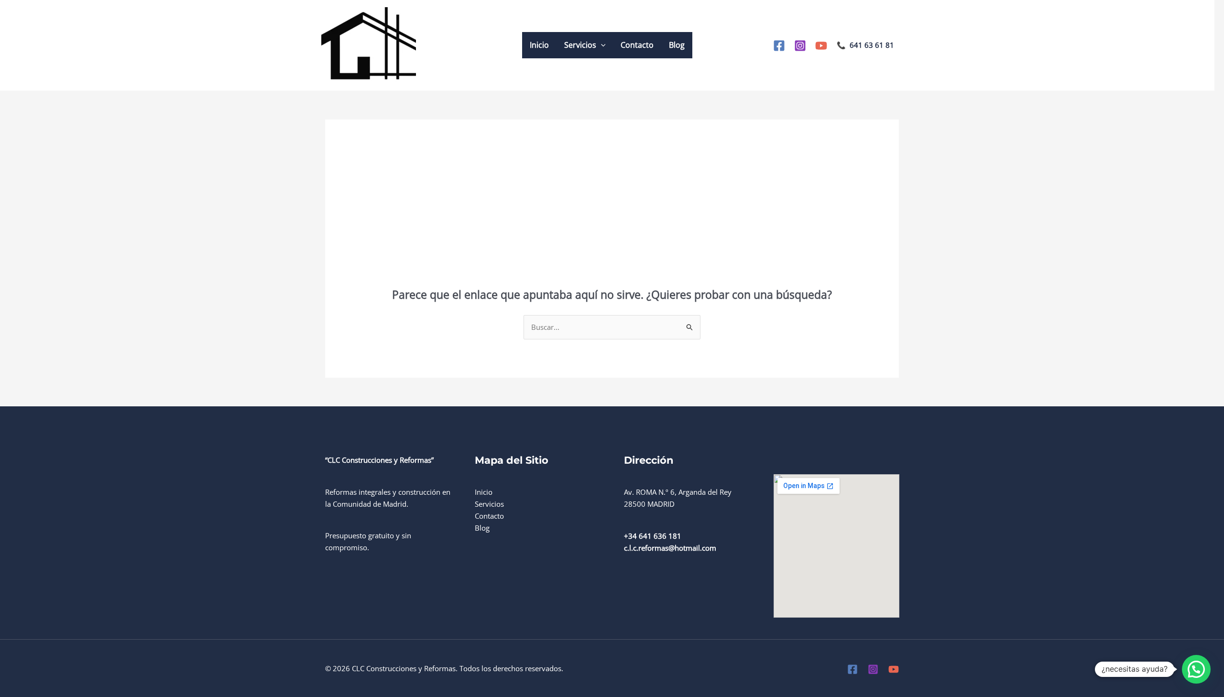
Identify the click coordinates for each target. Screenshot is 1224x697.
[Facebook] (779, 46)
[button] (601, 45)
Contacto (637, 45)
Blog (677, 45)
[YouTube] (821, 46)
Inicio (539, 45)
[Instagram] (800, 46)
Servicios (580, 45)
